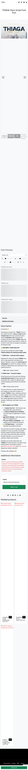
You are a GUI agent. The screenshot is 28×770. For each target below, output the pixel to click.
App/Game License (19, 463)
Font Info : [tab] (4, 318)
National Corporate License (8, 469)
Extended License (6, 465)
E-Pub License (9, 463)
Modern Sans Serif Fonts (9, 446)
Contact (22, 763)
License (5, 479)
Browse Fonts (7, 763)
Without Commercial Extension (9, 462)
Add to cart (14, 487)
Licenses (13, 763)
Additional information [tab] (8, 321)
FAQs (18, 763)
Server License (10, 467)
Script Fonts (21, 446)
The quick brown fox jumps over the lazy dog (13, 274)
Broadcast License (19, 467)
